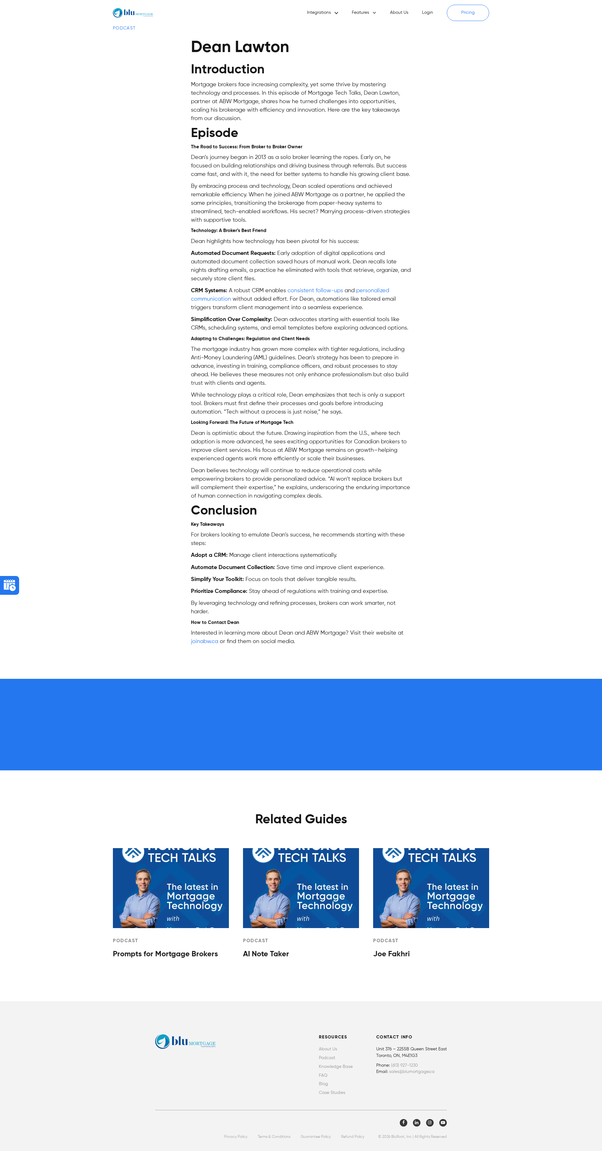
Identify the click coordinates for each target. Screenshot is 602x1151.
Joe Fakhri (391, 954)
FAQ (323, 1076)
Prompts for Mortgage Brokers (165, 954)
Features (360, 13)
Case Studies (332, 1093)
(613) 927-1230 (404, 1066)
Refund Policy (352, 1137)
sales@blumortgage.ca (412, 1072)
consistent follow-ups (315, 290)
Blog (323, 1084)
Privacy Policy (235, 1137)
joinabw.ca (204, 641)
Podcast (327, 1058)
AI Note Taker (266, 954)
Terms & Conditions (274, 1137)
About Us (399, 13)
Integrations (319, 13)
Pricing (468, 13)
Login (427, 13)
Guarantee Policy (316, 1137)
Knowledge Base (336, 1067)
